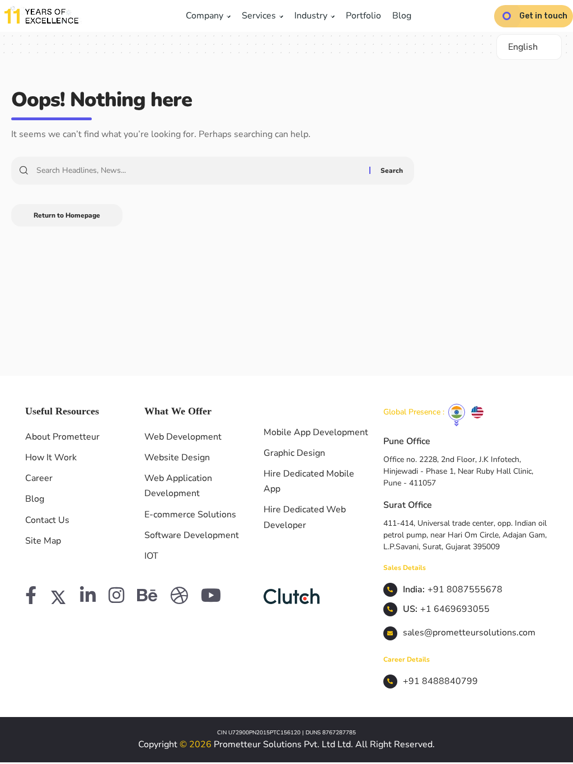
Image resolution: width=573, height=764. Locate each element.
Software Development (191, 535)
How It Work (51, 457)
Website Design (177, 457)
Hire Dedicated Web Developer (305, 517)
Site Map (43, 541)
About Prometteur (62, 437)
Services (260, 16)
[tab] (456, 412)
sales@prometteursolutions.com (469, 632)
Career (39, 478)
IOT (151, 556)
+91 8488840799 (440, 681)
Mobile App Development (316, 432)
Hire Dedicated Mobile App (309, 481)
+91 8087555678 (465, 589)
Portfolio (363, 16)
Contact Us (47, 520)
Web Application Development (178, 485)
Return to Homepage (67, 215)
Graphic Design (294, 453)
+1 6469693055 (455, 609)
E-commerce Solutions (190, 514)
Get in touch (543, 16)
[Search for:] (198, 171)
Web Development (183, 437)
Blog (401, 16)
